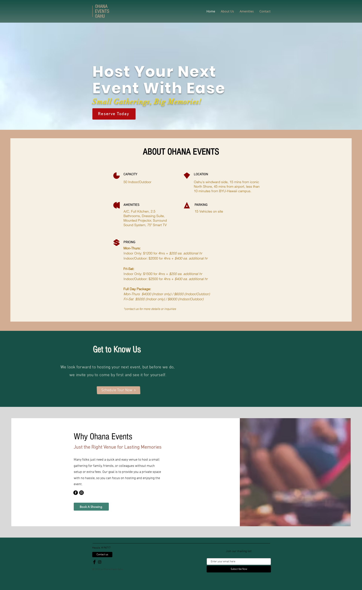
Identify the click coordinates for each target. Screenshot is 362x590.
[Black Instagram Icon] (99, 562)
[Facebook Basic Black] (94, 562)
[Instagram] (81, 492)
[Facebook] (75, 492)
